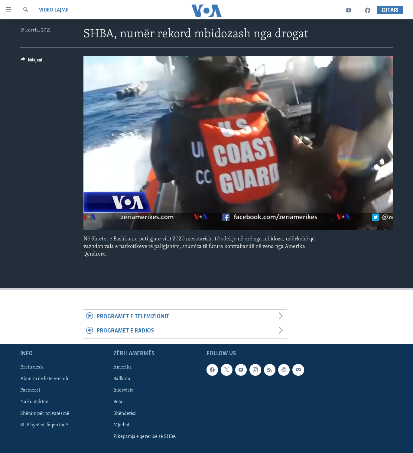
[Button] (31, 61)
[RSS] (269, 369)
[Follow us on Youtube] (241, 369)
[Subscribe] (298, 369)
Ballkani (121, 378)
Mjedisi (121, 424)
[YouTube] (348, 10)
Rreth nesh (31, 367)
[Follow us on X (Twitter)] (226, 369)
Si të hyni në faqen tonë (44, 424)
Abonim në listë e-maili (44, 378)
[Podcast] (284, 369)
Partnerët (30, 390)
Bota (117, 401)
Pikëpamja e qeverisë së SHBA (144, 436)
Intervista (123, 390)
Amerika (122, 367)
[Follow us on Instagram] (255, 369)
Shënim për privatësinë (44, 413)
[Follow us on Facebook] (212, 369)
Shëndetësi (125, 413)
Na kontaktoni (35, 401)
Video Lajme (53, 10)
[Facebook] (367, 10)
